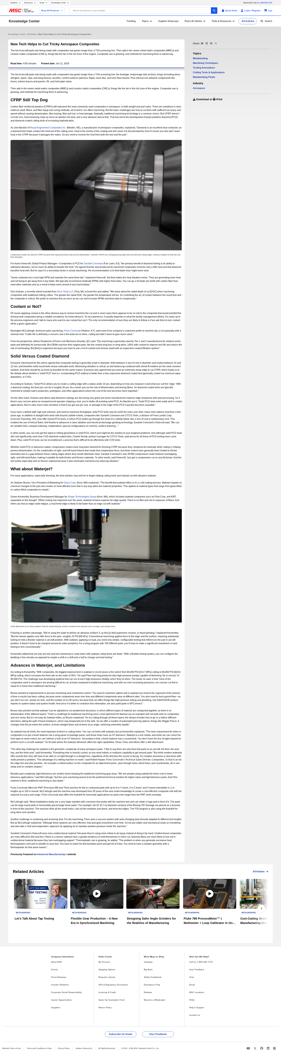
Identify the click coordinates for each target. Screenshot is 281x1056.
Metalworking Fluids (204, 77)
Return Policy (105, 1007)
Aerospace (199, 88)
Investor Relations (60, 985)
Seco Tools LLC (65, 291)
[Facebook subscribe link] (262, 1048)
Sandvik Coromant (93, 263)
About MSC (56, 962)
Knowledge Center (24, 21)
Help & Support (196, 1007)
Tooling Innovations (204, 67)
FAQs (192, 1000)
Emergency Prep (152, 985)
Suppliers (55, 1007)
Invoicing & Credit (107, 992)
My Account (104, 962)
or (209, 99)
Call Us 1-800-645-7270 (201, 962)
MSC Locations (196, 992)
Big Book (148, 969)
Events (54, 969)
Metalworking (200, 58)
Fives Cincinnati (72, 330)
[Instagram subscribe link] (274, 1048)
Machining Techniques (205, 63)
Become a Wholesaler (154, 1000)
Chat (191, 977)
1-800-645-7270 (265, 3)
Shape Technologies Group (82, 496)
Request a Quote (106, 977)
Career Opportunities (61, 1000)
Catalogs (148, 962)
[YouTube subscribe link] (249, 1048)
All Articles (32, 34)
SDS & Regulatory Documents (113, 985)
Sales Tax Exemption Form (111, 1000)
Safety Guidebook (152, 977)
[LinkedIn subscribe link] (268, 1048)
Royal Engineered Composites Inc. (48, 127)
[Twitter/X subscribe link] (255, 1048)
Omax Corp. (70, 482)
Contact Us (194, 1015)
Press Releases (58, 977)
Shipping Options (106, 969)
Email (192, 985)
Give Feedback (196, 969)
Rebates (148, 992)
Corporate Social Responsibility (66, 992)
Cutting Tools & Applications (209, 72)
